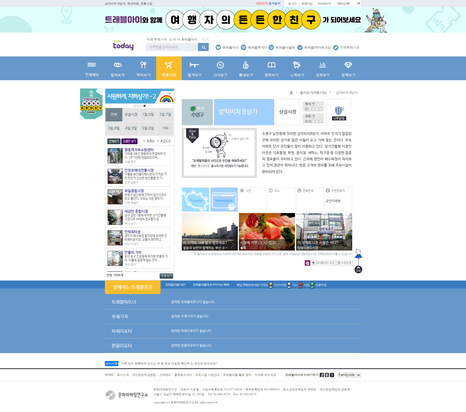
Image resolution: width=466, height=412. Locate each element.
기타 (165, 128)
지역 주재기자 (157, 39)
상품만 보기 (129, 141)
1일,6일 (148, 115)
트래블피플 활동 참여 (237, 374)
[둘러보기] (169, 68)
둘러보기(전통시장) (313, 92)
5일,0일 (148, 128)
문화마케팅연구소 (165, 389)
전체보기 (114, 141)
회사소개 (123, 374)
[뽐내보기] (246, 68)
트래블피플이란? (175, 284)
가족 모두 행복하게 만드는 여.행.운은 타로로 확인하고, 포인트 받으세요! (169, 363)
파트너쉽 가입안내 (207, 374)
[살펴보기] (322, 68)
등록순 (151, 141)
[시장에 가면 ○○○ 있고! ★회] (267, 216)
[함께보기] (348, 68)
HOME (109, 374)
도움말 (313, 104)
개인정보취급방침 (144, 374)
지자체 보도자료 (265, 374)
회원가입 (306, 3)
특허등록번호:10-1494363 (262, 389)
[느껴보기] (297, 68)
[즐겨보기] (194, 68)
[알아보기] (118, 68)
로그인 (292, 3)
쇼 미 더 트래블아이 (183, 39)
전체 (114, 115)
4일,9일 (131, 128)
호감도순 (165, 141)
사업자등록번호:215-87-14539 (222, 389)
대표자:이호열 (189, 389)
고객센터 (165, 374)
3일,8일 (114, 128)
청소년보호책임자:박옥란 (299, 389)
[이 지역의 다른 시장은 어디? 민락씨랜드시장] (324, 216)
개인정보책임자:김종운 (335, 389)
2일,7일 (165, 115)
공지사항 (112, 363)
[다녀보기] (220, 68)
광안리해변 (333, 201)
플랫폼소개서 (183, 374)
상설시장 (131, 115)
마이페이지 (324, 3)
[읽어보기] (271, 68)
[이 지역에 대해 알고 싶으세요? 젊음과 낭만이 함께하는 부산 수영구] (210, 216)
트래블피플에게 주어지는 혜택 (211, 284)
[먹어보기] (143, 68)
